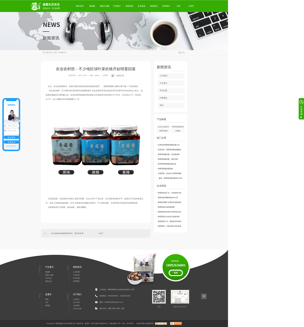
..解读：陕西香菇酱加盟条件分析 (170, 178)
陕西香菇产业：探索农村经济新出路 (171, 221)
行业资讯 (163, 83)
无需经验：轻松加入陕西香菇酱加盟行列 (171, 173)
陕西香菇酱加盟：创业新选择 (169, 154)
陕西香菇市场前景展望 (166, 207)
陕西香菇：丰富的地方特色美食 (169, 226)
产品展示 (117, 6)
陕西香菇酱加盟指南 (165, 169)
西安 (118, 308)
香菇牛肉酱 (104, 6)
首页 (55, 52)
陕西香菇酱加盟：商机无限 (168, 159)
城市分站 (103, 308)
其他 (161, 105)
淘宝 (178, 6)
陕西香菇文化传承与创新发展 (169, 217)
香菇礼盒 (48, 281)
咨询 (176, 273)
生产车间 (76, 302)
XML (124, 323)
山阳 (122, 308)
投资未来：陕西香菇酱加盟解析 (169, 150)
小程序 (191, 6)
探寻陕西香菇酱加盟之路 (167, 164)
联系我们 (166, 6)
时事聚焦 (70, 52)
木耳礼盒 (48, 278)
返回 (180, 53)
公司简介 (76, 299)
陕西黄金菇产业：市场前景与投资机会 (171, 193)
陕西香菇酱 (163, 131)
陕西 (109, 308)
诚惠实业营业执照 (180, 307)
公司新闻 (163, 76)
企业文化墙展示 (163, 127)
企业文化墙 (77, 309)
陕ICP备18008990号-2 (99, 323)
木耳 (46, 302)
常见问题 (163, 90)
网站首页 (80, 6)
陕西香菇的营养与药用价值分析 (169, 212)
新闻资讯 (154, 6)
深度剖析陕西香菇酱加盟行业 (169, 145)
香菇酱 (92, 6)
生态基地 (141, 6)
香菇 (46, 299)
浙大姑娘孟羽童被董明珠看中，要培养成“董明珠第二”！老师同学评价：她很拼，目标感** (68, 233)
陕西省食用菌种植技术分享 (168, 197)
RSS (119, 323)
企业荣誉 (76, 305)
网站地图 (113, 323)
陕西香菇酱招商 (178, 127)
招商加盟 (129, 6)
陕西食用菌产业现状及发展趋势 (169, 202)
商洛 (114, 308)
